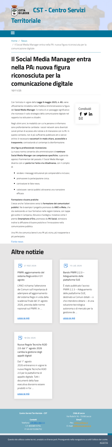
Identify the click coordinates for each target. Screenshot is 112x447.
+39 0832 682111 (37, 422)
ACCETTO (104, 442)
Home (14, 41)
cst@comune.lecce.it (82, 425)
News (24, 41)
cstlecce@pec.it (81, 422)
